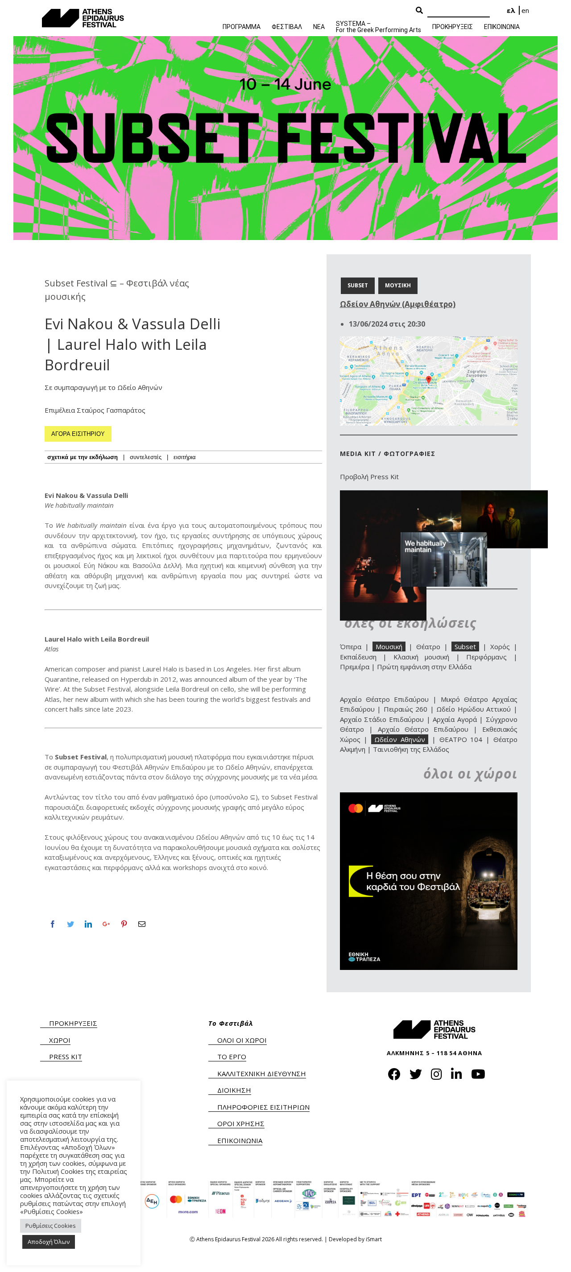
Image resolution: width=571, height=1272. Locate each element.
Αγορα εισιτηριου (78, 434)
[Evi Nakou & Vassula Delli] (444, 537)
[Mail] (141, 924)
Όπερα (350, 646)
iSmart (374, 1239)
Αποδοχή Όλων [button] (49, 1242)
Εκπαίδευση (358, 656)
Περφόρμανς (486, 656)
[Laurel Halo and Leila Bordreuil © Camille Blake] (504, 495)
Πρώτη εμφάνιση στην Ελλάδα (424, 666)
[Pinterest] (124, 924)
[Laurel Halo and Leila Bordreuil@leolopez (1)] (383, 495)
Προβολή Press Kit (369, 476)
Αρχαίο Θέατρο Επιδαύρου (384, 699)
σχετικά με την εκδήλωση (82, 457)
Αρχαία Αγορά (455, 719)
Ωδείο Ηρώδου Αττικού (473, 708)
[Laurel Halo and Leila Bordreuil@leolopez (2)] (444, 495)
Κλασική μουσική (421, 656)
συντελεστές (145, 457)
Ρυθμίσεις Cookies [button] (50, 1226)
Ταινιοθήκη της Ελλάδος (411, 749)
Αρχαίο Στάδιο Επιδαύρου (382, 719)
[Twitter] (70, 924)
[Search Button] (419, 10)
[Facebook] (52, 924)
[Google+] (106, 924)
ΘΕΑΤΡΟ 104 (461, 739)
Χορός (500, 646)
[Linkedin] (88, 924)
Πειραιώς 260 (406, 708)
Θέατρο (428, 646)
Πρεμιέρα (354, 666)
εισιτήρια (185, 457)
